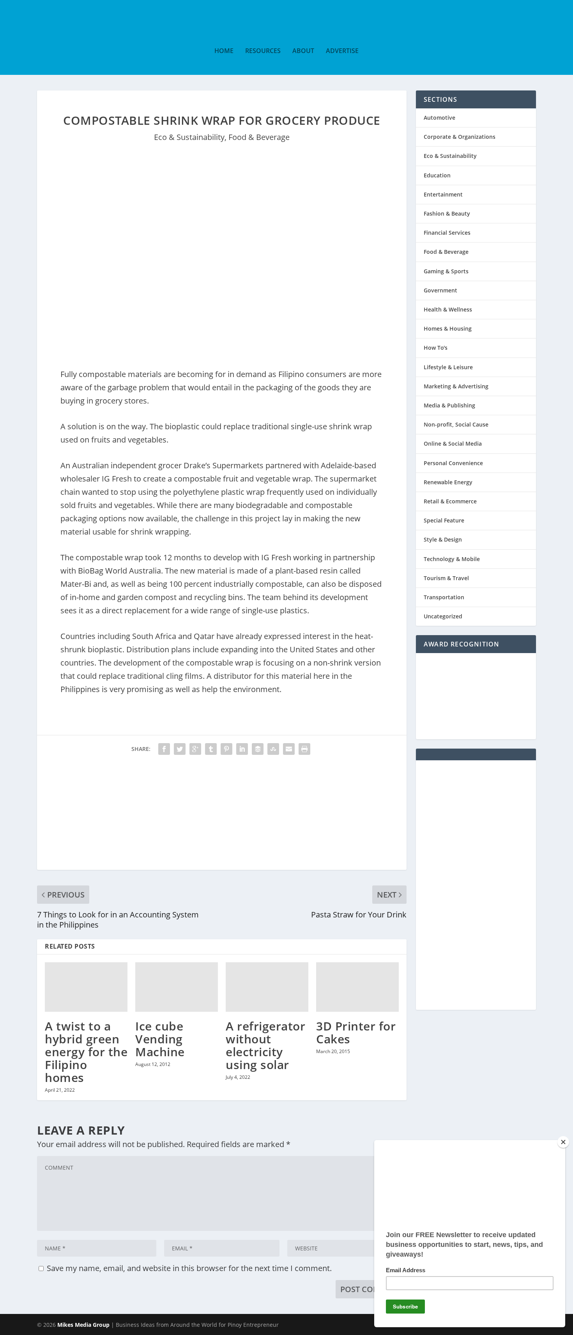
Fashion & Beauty (447, 213)
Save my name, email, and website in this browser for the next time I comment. (189, 1268)
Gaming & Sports (446, 271)
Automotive (439, 117)
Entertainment (443, 194)
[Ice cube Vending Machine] (176, 987)
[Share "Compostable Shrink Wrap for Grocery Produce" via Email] (289, 749)
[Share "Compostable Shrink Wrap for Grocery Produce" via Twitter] (179, 749)
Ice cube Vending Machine (160, 1039)
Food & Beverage (259, 137)
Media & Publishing (449, 405)
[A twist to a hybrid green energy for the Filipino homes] (86, 987)
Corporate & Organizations (459, 136)
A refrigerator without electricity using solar (265, 1045)
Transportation (444, 597)
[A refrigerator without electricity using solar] (267, 987)
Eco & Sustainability (189, 137)
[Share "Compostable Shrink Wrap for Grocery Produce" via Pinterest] (226, 749)
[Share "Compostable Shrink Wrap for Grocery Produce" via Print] (304, 749)
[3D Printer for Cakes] (357, 987)
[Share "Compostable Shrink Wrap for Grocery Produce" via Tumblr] (211, 749)
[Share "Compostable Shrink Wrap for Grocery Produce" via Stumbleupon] (273, 749)
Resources (263, 51)
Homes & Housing (448, 328)
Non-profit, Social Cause (456, 424)
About (303, 51)
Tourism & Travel (446, 578)
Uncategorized (443, 616)
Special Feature (444, 520)
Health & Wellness (448, 309)
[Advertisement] (222, 815)
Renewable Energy (448, 482)
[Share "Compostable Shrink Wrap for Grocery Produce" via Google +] (195, 749)
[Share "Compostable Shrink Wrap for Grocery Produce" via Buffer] (257, 749)
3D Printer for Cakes (356, 1032)
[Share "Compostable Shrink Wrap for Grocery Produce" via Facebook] (164, 749)
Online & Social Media (453, 443)
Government (440, 290)
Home (223, 51)
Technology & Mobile (452, 559)
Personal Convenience (453, 463)
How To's (435, 347)
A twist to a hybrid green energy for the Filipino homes (86, 1051)
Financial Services (447, 232)
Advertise (342, 51)
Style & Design (443, 539)
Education (437, 175)
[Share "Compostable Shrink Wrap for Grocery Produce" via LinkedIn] (242, 749)
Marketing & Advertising (456, 386)
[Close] (563, 1142)
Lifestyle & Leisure (448, 367)
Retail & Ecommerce (450, 501)
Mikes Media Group (83, 1324)
